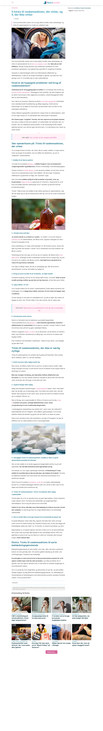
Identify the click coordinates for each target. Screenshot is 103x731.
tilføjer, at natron (30, 332)
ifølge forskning (26, 182)
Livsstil (34, 641)
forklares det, (16, 239)
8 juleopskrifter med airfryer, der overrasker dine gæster (21, 645)
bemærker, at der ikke (36, 482)
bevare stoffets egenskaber (21, 92)
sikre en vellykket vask (39, 64)
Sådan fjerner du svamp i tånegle (61, 644)
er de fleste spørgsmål (48, 101)
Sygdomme (55, 641)
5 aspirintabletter (41, 388)
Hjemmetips (15, 7)
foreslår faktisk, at (29, 170)
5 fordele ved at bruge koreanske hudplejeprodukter (61, 618)
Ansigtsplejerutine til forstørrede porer (40, 617)
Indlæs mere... (51, 652)
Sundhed (74, 641)
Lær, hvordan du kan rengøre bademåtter (43, 137)
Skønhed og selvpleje (38, 614)
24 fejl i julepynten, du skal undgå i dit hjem (80, 617)
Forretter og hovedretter (19, 641)
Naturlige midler (17, 614)
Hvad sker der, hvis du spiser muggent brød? (80, 644)
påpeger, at (31, 164)
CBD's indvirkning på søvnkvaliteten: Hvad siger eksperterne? (20, 618)
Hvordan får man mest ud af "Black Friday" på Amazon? (41, 645)
